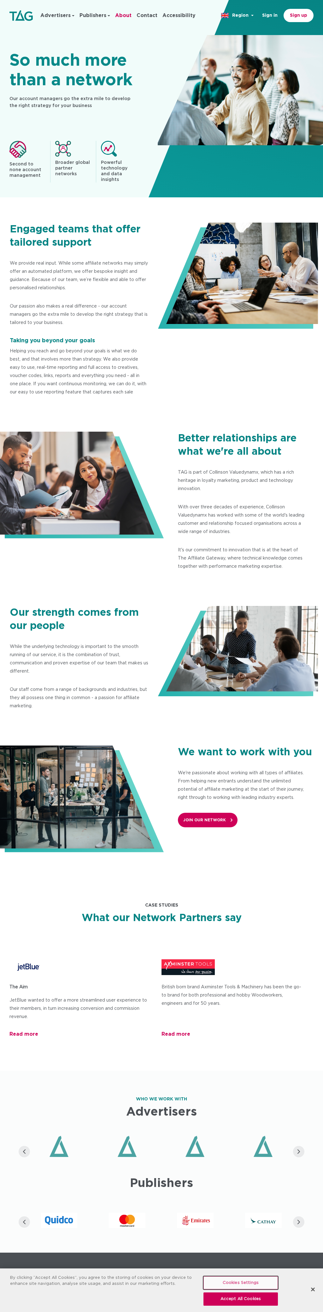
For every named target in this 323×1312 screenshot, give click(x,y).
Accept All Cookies (240, 1299)
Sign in (270, 15)
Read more (23, 1034)
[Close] (313, 1289)
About (123, 15)
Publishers (92, 15)
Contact (147, 15)
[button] (238, 15)
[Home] (21, 15)
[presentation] (24, 1151)
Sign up (298, 15)
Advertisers (55, 15)
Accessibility (179, 15)
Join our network (204, 820)
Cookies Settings (241, 1283)
